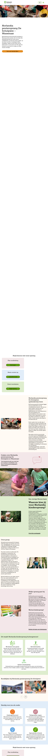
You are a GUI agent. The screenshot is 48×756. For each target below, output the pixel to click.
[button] (12, 687)
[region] (23, 689)
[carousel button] (21, 696)
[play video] (45, 493)
